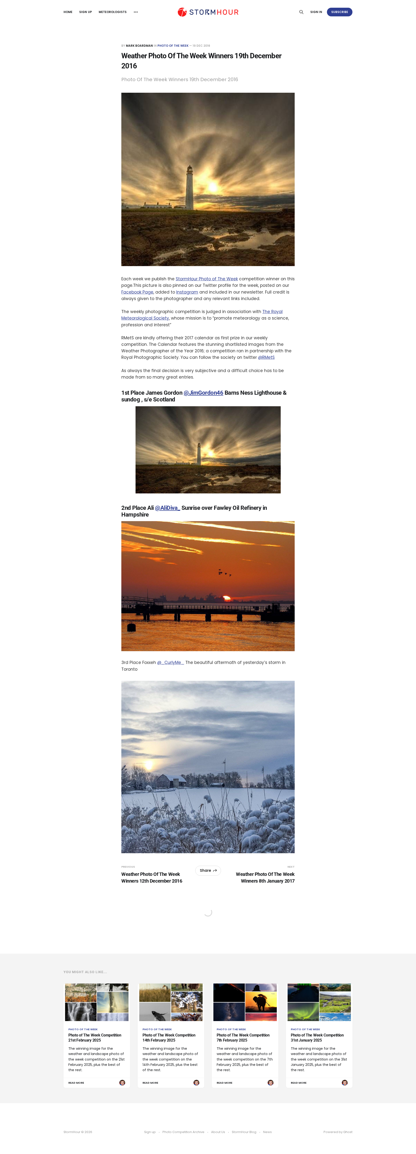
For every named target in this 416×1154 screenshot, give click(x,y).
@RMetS (266, 357)
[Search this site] (301, 12)
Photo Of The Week (172, 46)
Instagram (187, 292)
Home (68, 12)
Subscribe (339, 12)
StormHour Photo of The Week (207, 279)
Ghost (347, 1132)
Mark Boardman (139, 46)
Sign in (316, 12)
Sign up (85, 12)
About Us (218, 1132)
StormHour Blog (244, 1132)
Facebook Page (137, 292)
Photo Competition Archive (183, 1132)
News (267, 1132)
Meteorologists (113, 12)
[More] (135, 12)
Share (205, 870)
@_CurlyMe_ (170, 662)
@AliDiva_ (167, 508)
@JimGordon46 (203, 392)
